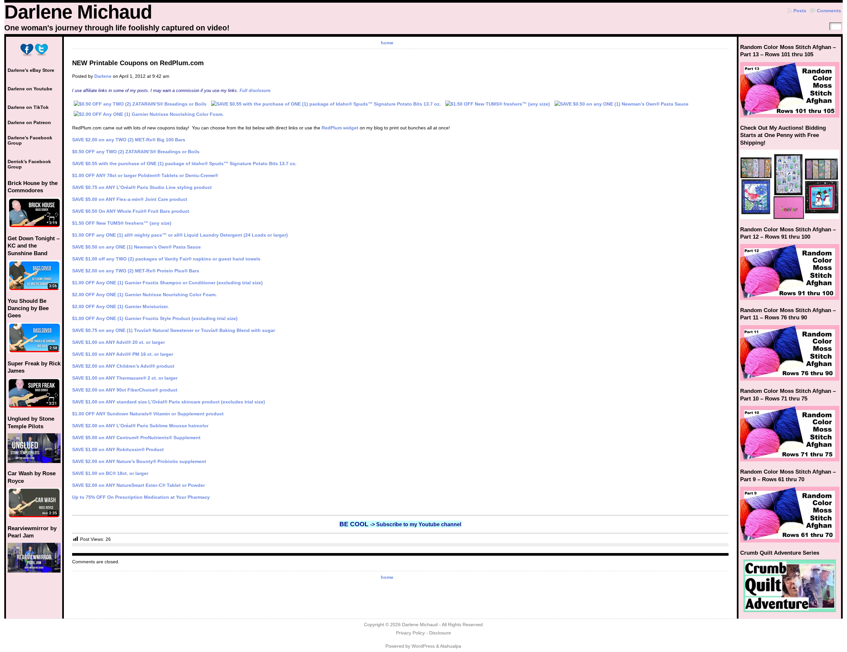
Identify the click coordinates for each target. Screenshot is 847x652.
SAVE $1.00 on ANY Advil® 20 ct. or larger (118, 342)
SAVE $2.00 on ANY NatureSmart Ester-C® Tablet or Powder (138, 485)
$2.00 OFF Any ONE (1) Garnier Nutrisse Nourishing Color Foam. (144, 294)
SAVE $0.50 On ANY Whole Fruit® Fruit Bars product (130, 211)
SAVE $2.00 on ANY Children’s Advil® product (123, 366)
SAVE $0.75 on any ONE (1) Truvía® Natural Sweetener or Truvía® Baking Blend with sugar (173, 330)
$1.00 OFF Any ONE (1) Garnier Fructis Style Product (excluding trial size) (155, 318)
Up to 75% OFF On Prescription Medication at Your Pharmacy (141, 497)
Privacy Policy (410, 632)
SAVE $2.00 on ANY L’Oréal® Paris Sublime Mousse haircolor (140, 425)
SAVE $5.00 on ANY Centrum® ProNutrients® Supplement (136, 437)
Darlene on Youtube (30, 88)
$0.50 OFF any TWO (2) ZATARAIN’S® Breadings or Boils (136, 151)
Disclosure (440, 632)
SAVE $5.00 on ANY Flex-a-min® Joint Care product (129, 199)
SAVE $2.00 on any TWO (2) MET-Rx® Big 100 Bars (128, 139)
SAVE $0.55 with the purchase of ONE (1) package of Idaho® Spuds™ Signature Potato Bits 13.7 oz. (184, 163)
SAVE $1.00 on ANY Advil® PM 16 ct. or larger (122, 354)
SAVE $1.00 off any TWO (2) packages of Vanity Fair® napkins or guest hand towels (166, 258)
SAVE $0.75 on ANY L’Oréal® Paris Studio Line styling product (142, 187)
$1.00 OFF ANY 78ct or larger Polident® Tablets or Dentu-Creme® (145, 175)
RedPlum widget (340, 127)
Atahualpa (450, 646)
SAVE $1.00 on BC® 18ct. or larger (110, 473)
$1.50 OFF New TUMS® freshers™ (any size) (121, 223)
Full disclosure (255, 90)
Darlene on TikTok (28, 107)
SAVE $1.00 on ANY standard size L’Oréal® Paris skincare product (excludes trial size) (168, 401)
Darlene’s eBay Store (31, 70)
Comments (829, 10)
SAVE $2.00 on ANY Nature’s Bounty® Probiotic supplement (139, 461)
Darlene (102, 76)
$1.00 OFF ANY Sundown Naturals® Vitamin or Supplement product (148, 413)
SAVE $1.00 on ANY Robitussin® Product (118, 449)
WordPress (423, 646)
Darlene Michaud (78, 12)
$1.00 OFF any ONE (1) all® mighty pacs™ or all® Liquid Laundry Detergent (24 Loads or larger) (180, 235)
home (387, 42)
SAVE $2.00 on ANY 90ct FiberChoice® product (124, 390)
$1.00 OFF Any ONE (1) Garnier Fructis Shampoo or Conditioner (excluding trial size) (167, 282)
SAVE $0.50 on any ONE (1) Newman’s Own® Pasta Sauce (136, 247)
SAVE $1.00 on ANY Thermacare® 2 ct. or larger (124, 378)
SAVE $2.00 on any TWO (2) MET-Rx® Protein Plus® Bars (135, 270)
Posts (799, 10)
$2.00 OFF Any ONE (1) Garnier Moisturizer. (120, 306)
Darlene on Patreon (29, 122)
